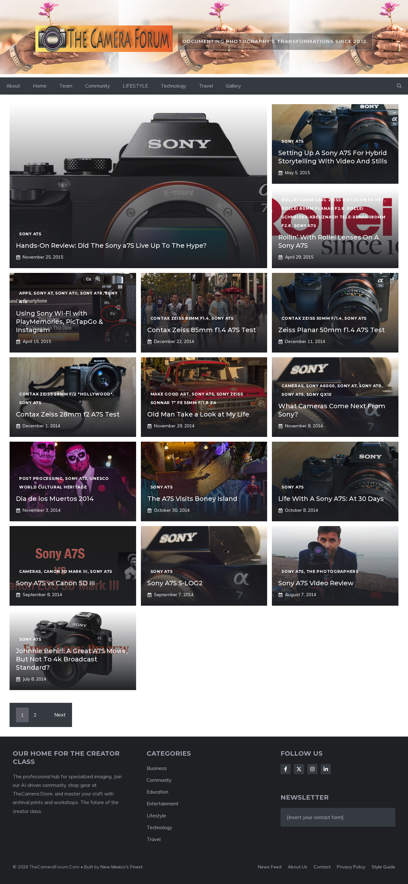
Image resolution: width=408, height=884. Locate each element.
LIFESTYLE (135, 86)
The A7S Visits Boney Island (192, 499)
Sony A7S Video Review (315, 583)
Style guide (383, 867)
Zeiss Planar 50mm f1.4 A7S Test (331, 330)
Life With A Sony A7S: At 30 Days (331, 499)
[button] (399, 86)
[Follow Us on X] (299, 769)
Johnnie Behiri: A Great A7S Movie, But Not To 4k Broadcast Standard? (71, 659)
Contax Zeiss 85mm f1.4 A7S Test (201, 330)
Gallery (233, 86)
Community (97, 86)
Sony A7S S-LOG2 (175, 583)
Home (40, 86)
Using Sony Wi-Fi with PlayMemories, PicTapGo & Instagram (59, 322)
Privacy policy (351, 867)
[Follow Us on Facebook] (285, 769)
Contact (322, 867)
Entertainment (162, 804)
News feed (269, 867)
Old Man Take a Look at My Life (198, 414)
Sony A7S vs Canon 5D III (55, 583)
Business (157, 768)
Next (60, 714)
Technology (173, 86)
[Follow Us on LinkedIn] (326, 769)
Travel (206, 86)
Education (157, 792)
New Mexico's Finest (121, 867)
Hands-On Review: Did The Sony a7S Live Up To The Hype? (111, 245)
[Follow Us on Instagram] (312, 769)
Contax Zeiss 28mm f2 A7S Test (68, 414)
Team (65, 86)
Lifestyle (156, 816)
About (13, 86)
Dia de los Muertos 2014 (55, 499)
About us (297, 867)
